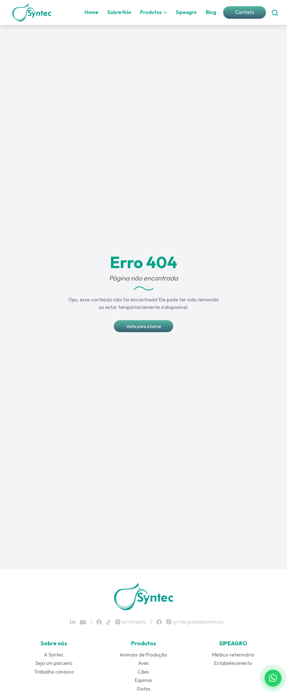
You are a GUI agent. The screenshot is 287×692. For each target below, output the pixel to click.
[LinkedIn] (73, 621)
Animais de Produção (143, 654)
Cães (143, 672)
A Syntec (54, 654)
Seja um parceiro (53, 663)
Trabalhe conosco (54, 672)
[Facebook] (99, 622)
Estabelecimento (233, 663)
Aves (143, 663)
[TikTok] (108, 622)
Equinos (143, 680)
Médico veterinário (233, 654)
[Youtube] (83, 622)
